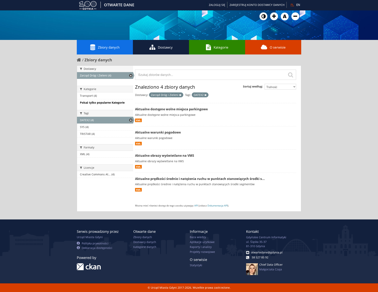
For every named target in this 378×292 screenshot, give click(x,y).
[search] (290, 75)
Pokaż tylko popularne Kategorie (102, 102)
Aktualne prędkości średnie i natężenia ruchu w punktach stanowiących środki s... (200, 179)
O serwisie (278, 47)
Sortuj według (252, 86)
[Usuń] (180, 95)
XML (138, 120)
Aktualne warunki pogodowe (158, 132)
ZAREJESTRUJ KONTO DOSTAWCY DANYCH (257, 5)
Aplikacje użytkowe (202, 242)
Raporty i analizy (201, 247)
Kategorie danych (144, 247)
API (196, 205)
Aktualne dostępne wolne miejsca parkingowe (171, 109)
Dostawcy (165, 47)
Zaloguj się (217, 5)
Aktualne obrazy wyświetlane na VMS (164, 155)
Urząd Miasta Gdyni (90, 237)
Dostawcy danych (144, 242)
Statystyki (196, 265)
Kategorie (221, 47)
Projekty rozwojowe (202, 252)
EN (298, 5)
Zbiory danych (109, 47)
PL (292, 5)
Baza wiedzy (198, 237)
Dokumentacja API (218, 205)
